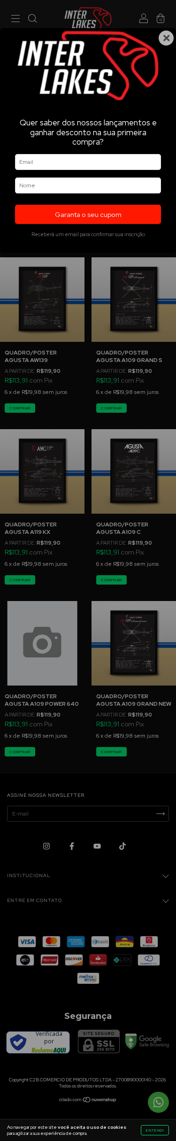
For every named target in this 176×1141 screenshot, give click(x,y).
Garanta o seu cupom (88, 214)
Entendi (155, 1130)
